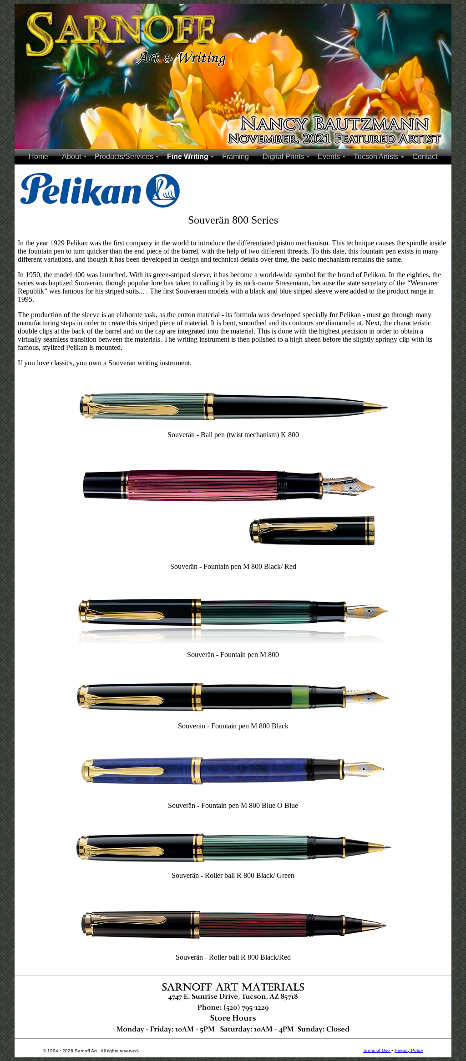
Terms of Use (377, 1050)
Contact (424, 156)
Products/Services (124, 156)
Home (38, 156)
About (71, 156)
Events (329, 156)
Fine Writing (187, 156)
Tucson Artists (376, 156)
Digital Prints (283, 156)
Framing (235, 156)
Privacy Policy (409, 1050)
